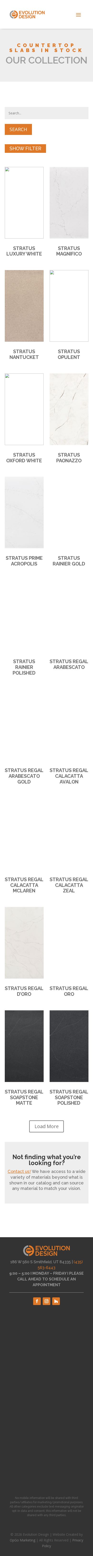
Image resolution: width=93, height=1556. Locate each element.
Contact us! (19, 1171)
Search (18, 129)
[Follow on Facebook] (37, 1301)
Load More (47, 1126)
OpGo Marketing (22, 1540)
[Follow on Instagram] (46, 1301)
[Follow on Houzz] (56, 1301)
